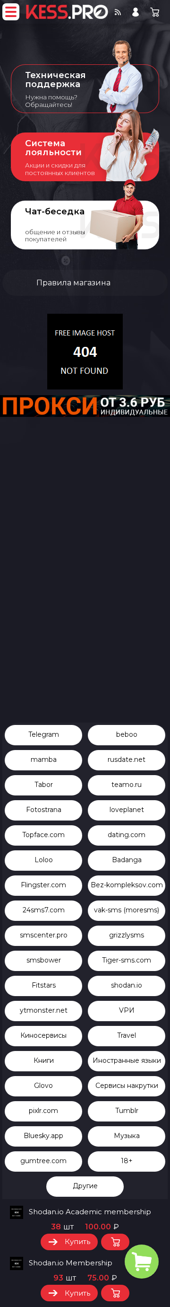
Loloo (43, 860)
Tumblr (126, 1110)
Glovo (43, 1085)
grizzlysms (126, 935)
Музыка (127, 1135)
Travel (126, 1035)
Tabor (43, 784)
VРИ (127, 1010)
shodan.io (126, 985)
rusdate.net (126, 759)
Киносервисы (43, 1035)
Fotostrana (43, 809)
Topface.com (43, 834)
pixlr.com (43, 1110)
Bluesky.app (43, 1135)
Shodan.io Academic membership (90, 1212)
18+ (127, 1161)
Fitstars (44, 985)
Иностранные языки (127, 1060)
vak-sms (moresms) (126, 910)
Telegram (43, 734)
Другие (85, 1186)
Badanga (127, 860)
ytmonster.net (44, 1010)
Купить (77, 1241)
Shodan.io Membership (70, 1263)
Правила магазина (73, 282)
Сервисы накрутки (126, 1085)
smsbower (43, 960)
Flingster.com (43, 885)
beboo (126, 734)
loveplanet (127, 809)
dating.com (126, 834)
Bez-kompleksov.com (127, 885)
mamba (44, 759)
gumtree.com (43, 1161)
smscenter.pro (44, 935)
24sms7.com (44, 910)
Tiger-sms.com (126, 960)
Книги (44, 1060)
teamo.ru (126, 784)
